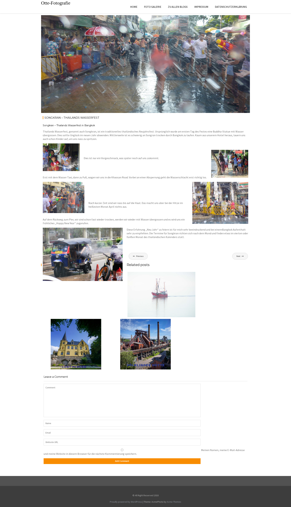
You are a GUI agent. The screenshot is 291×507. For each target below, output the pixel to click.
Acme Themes (174, 501)
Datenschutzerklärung (231, 6)
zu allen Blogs (178, 6)
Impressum (201, 6)
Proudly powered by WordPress (126, 501)
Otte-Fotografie (55, 3)
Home (133, 6)
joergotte (71, 21)
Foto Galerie (152, 6)
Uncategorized (235, 21)
